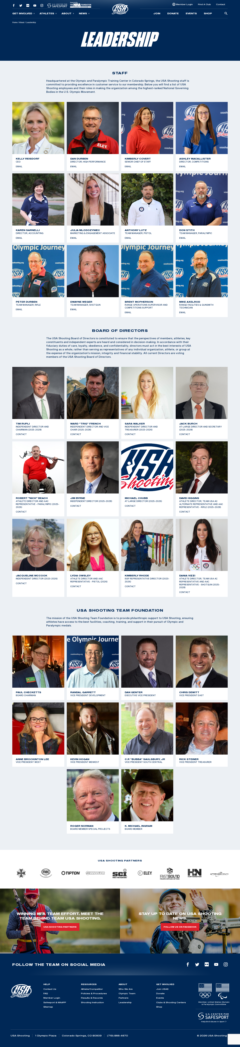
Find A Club (204, 4)
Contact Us (49, 989)
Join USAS (162, 989)
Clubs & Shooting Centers (171, 1002)
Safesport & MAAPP (54, 1002)
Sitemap (48, 1007)
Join (156, 13)
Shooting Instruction (92, 1002)
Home (14, 22)
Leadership (125, 1002)
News (83, 13)
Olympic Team (127, 993)
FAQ (45, 993)
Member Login (184, 4)
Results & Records (92, 998)
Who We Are (126, 989)
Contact (220, 4)
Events (191, 13)
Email (19, 166)
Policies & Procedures (94, 993)
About (66, 13)
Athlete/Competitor (92, 989)
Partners (123, 998)
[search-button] (226, 14)
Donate (173, 13)
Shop (208, 13)
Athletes (47, 13)
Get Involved (22, 13)
